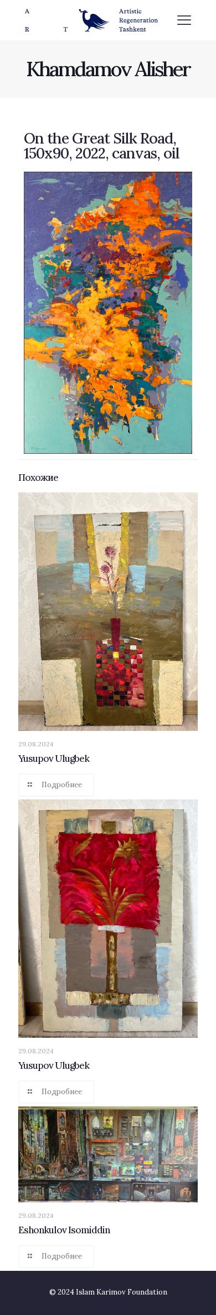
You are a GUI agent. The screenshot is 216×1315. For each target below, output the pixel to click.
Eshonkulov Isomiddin (64, 1230)
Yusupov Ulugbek (53, 758)
